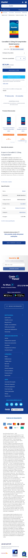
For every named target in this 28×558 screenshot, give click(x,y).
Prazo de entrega (8, 389)
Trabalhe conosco (9, 320)
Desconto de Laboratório (10, 343)
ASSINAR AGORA (14, 268)
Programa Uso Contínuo (10, 347)
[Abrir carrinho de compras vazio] (26, 2)
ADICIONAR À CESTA (14, 70)
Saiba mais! (5, 83)
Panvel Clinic (7, 375)
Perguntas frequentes (10, 384)
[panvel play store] (19, 295)
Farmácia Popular (9, 350)
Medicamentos (11, 15)
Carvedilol (23, 204)
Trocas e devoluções (9, 391)
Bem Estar (7, 363)
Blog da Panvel (8, 322)
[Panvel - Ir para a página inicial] (11, 2)
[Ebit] (15, 553)
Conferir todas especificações (8, 221)
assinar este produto (14, 77)
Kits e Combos (11, 12)
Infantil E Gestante (9, 368)
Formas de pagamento (10, 386)
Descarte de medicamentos (11, 329)
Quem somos (8, 317)
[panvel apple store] (8, 295)
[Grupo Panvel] (6, 544)
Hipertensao (22, 212)
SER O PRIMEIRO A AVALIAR (14, 242)
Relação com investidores (10, 324)
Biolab (24, 191)
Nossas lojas (7, 331)
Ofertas (6, 393)
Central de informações (10, 382)
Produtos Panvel (8, 373)
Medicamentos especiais (10, 340)
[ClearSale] (4, 553)
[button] (14, 53)
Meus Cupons (5, 12)
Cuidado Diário (8, 361)
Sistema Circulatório (20, 15)
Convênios (7, 345)
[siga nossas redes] (7, 404)
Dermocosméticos (9, 370)
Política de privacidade (10, 327)
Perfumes (7, 366)
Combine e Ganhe (25, 12)
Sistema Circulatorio (20, 208)
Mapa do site (7, 396)
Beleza (6, 356)
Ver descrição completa (6, 181)
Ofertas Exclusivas (18, 12)
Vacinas (6, 338)
